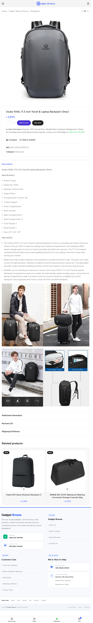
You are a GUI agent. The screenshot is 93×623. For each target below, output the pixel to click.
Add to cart (23, 121)
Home (4, 11)
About (13, 598)
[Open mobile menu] (3, 3)
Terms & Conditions (10, 563)
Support (43, 598)
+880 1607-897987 (77, 130)
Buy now (38, 121)
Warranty (87, 605)
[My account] (88, 3)
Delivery (36, 598)
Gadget (11, 513)
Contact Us (53, 542)
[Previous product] (82, 11)
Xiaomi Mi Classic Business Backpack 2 (23, 493)
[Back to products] (85, 11)
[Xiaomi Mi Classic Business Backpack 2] (24, 469)
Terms (80, 605)
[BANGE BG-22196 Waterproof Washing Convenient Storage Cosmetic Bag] (67, 469)
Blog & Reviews (55, 535)
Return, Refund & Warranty (12, 570)
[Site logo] (45, 3)
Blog (18, 598)
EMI (30, 598)
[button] (24, 487)
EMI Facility (7, 576)
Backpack (35, 11)
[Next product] (87, 11)
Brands (24, 598)
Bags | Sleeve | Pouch (19, 11)
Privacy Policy (8, 588)
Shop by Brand (54, 529)
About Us (52, 523)
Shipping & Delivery (10, 582)
